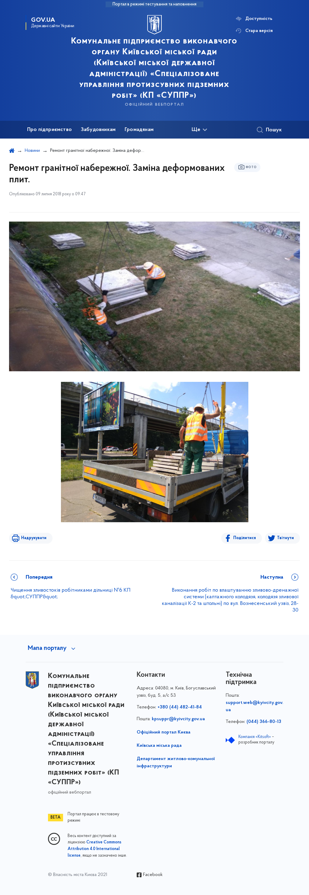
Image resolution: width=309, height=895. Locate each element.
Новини (32, 150)
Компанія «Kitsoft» (254, 737)
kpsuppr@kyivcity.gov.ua (178, 719)
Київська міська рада (159, 745)
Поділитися (244, 538)
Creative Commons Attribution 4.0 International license (94, 849)
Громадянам (139, 130)
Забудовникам (98, 130)
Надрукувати (33, 538)
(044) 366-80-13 (264, 721)
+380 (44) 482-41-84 (180, 707)
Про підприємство (49, 130)
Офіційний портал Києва (163, 732)
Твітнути (285, 538)
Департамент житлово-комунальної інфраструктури (176, 762)
